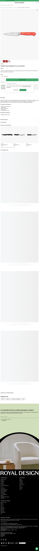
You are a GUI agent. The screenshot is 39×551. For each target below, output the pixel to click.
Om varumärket (3, 122)
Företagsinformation (4, 489)
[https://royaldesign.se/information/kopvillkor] (22, 543)
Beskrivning (2, 97)
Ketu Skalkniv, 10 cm (16, 144)
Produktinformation (4, 119)
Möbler (21, 479)
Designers (2, 495)
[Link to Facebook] (1, 539)
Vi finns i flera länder (4, 521)
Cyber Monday (3, 512)
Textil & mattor (22, 484)
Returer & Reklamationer (5, 485)
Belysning (21, 480)
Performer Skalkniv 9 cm (4, 144)
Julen (1, 513)
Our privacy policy (25, 86)
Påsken (2, 503)
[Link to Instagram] (3, 539)
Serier (20, 489)
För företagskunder (4, 494)
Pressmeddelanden (4, 490)
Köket (20, 485)
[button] (36, 2)
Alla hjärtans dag (3, 502)
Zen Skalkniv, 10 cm (29, 144)
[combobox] (19, 76)
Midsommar (3, 508)
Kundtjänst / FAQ (3, 479)
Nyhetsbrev (2, 480)
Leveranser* (2, 484)
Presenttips (2, 507)
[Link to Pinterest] (6, 539)
